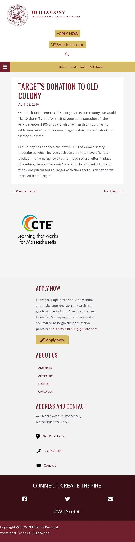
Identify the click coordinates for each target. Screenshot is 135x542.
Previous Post (24, 191)
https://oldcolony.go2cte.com (75, 329)
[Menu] (5, 67)
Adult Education (96, 66)
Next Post (113, 191)
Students (62, 66)
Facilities (43, 384)
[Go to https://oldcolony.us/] (67, 15)
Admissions (45, 376)
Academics (45, 368)
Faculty (83, 66)
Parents (73, 66)
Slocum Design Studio (109, 527)
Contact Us (45, 392)
